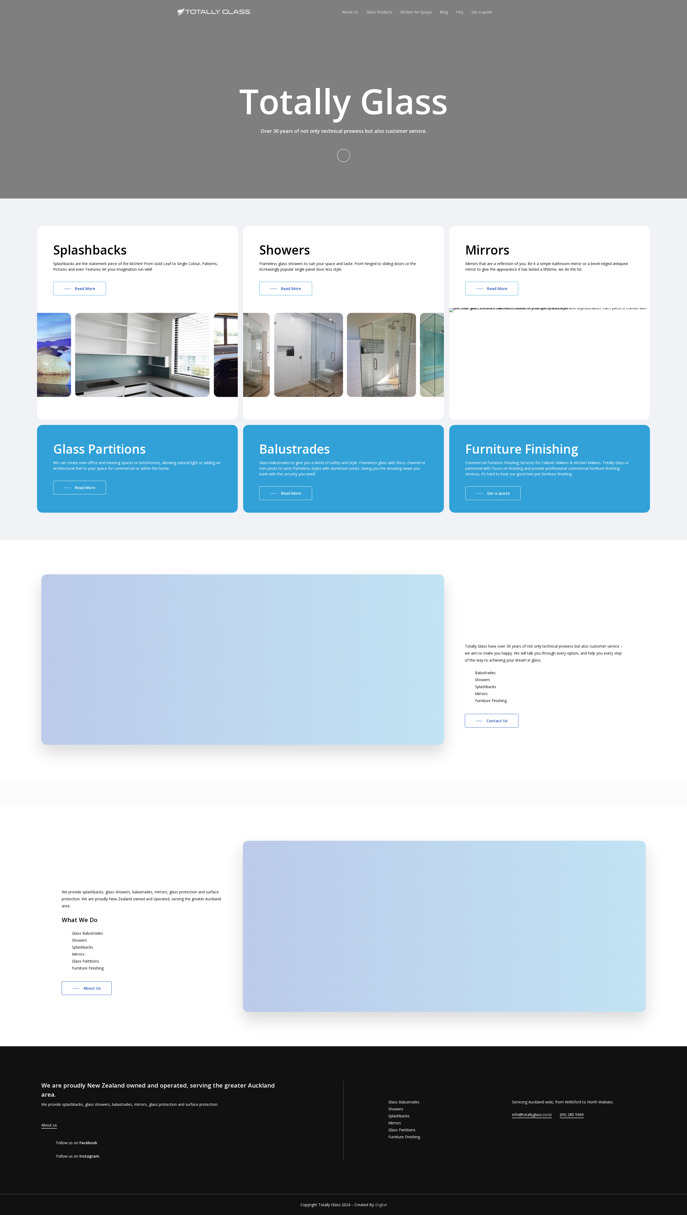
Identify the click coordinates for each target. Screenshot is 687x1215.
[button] (79, 288)
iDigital (381, 1204)
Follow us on (76, 1142)
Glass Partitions (401, 1129)
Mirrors (394, 1122)
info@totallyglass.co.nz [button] (532, 1114)
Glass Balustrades (403, 1101)
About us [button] (49, 1125)
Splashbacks (399, 1115)
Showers (395, 1108)
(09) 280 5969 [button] (572, 1114)
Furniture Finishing (404, 1136)
